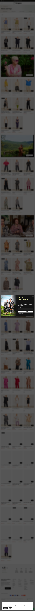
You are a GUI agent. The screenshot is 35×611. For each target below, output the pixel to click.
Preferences (15, 608)
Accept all (5, 608)
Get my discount (25, 311)
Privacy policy (9, 606)
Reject (10, 608)
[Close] (33, 296)
